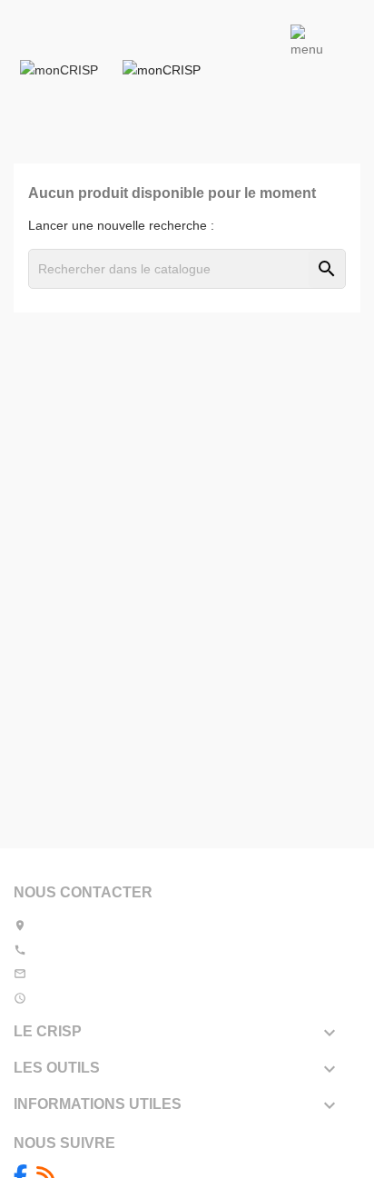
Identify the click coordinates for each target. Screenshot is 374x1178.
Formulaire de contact (167, 973)
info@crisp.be (70, 973)
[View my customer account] (165, 69)
